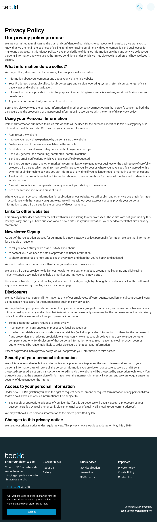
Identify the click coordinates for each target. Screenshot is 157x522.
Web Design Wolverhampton (136, 510)
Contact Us (125, 477)
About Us (48, 467)
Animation (86, 472)
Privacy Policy (126, 467)
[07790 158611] (139, 7)
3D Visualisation (90, 467)
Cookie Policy (126, 472)
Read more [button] (42, 503)
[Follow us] (7, 487)
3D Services (87, 477)
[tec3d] (10, 7)
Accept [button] (32, 511)
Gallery (47, 472)
